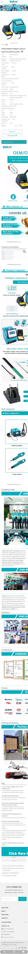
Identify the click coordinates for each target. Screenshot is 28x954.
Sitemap (15, 944)
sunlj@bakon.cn (7, 934)
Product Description (8, 142)
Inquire (11, 131)
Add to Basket (11, 135)
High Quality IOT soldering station (10, 873)
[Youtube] (25, 948)
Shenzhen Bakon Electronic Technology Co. (12, 865)
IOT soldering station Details (9, 875)
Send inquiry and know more (14, 242)
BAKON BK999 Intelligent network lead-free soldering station (13, 869)
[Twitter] (17, 948)
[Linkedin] (22, 948)
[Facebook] (19, 948)
